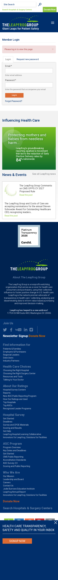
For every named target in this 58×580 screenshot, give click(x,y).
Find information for (16, 345)
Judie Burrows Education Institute (19, 489)
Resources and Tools (13, 376)
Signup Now (17, 541)
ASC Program (12, 443)
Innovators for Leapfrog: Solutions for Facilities (25, 437)
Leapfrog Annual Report (14, 492)
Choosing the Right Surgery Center (19, 373)
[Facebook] (10, 330)
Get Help (7, 431)
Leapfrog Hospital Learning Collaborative (22, 434)
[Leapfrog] (20, 22)
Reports (7, 393)
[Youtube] (17, 330)
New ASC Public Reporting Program (19, 396)
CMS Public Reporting (13, 457)
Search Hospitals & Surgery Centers (17, 10)
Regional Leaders (11, 355)
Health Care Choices (17, 366)
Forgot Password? (13, 101)
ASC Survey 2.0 (10, 463)
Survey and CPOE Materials (16, 425)
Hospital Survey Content (14, 390)
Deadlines (7, 421)
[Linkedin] (25, 330)
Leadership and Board (13, 479)
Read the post (26, 195)
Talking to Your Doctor (13, 380)
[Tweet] (5, 330)
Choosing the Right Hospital (16, 370)
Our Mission (8, 476)
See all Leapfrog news (44, 174)
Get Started (8, 418)
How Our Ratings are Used (15, 399)
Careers (7, 482)
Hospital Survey (14, 415)
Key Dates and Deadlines (14, 450)
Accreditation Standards (14, 460)
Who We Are (11, 472)
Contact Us (8, 485)
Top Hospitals (9, 402)
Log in (9, 60)
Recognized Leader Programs (17, 408)
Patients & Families (12, 349)
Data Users (8, 358)
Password (10, 80)
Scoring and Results (12, 428)
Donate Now (11, 501)
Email (8, 66)
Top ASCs (7, 405)
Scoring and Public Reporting (16, 466)
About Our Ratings (15, 386)
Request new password (28, 59)
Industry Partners (11, 361)
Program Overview (12, 447)
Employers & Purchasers (14, 352)
